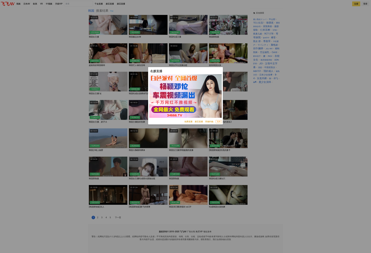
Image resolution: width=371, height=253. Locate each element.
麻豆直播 (199, 121)
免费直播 (188, 121)
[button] (219, 121)
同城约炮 (209, 121)
